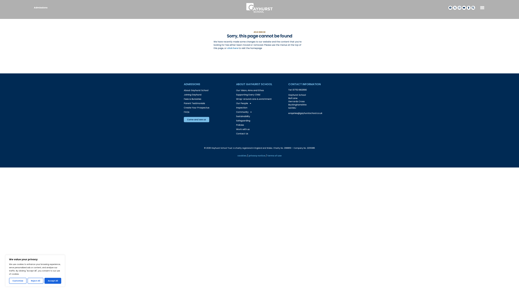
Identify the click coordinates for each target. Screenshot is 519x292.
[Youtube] (464, 8)
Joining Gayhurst (193, 94)
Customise (17, 280)
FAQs (186, 112)
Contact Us (242, 133)
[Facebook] (450, 8)
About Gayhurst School (196, 90)
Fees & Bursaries (192, 99)
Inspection (241, 107)
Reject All (35, 280)
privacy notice (257, 155)
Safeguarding (243, 120)
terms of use (274, 155)
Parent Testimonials (194, 103)
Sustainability (243, 116)
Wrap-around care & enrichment (254, 99)
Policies (240, 125)
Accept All (53, 280)
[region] (35, 271)
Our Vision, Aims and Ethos (250, 90)
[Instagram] (459, 8)
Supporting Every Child (248, 94)
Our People (242, 103)
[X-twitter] (455, 8)
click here (232, 48)
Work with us (243, 129)
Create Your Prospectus (196, 107)
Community (242, 112)
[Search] (473, 8)
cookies (241, 155)
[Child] (469, 8)
